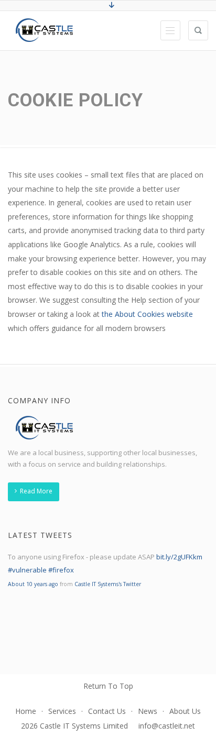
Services (62, 711)
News (147, 711)
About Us (185, 711)
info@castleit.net (166, 726)
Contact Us (107, 711)
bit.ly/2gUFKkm (179, 556)
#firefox (61, 570)
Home (25, 711)
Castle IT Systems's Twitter (107, 584)
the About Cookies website (147, 314)
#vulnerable (27, 570)
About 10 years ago (33, 584)
